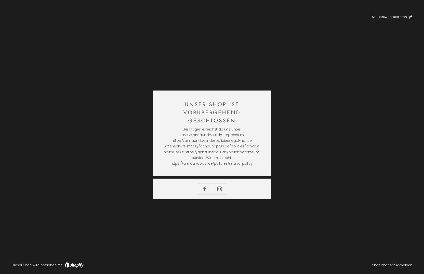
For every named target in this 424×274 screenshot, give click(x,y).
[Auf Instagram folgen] (219, 188)
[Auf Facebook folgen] (204, 188)
